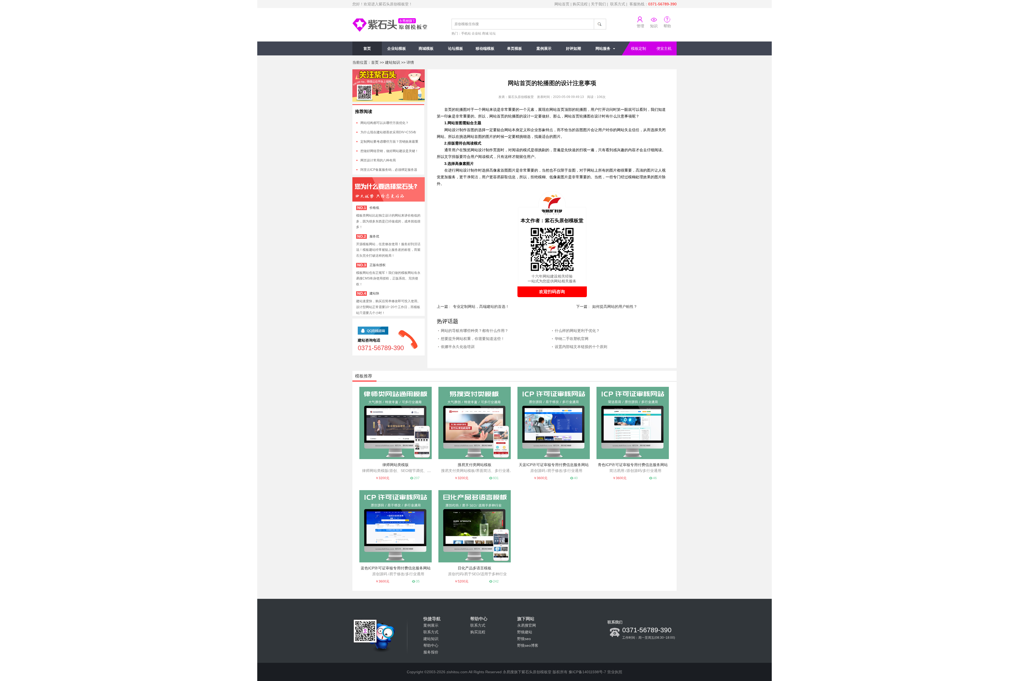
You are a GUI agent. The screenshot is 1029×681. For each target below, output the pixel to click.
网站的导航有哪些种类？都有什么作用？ (474, 330)
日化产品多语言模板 (474, 568)
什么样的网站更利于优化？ (577, 330)
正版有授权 (378, 265)
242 (496, 581)
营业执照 (614, 672)
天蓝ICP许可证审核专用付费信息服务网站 (554, 465)
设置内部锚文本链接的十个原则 (581, 347)
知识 (654, 26)
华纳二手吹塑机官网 (571, 338)
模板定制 (638, 48)
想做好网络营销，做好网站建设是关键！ (389, 151)
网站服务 (602, 48)
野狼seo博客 (527, 645)
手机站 (466, 33)
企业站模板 (396, 48)
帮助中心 (430, 645)
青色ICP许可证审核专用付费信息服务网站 (633, 465)
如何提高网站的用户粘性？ (614, 306)
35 (418, 581)
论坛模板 (455, 48)
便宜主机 (664, 48)
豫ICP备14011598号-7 (587, 672)
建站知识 (392, 62)
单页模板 (514, 48)
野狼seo (524, 639)
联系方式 (617, 4)
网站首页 (561, 4)
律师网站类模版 (395, 465)
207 (417, 478)
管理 (640, 26)
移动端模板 (485, 48)
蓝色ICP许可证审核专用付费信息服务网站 (396, 568)
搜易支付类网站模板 (474, 465)
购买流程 (580, 4)
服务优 (374, 236)
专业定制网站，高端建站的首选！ (481, 306)
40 (576, 478)
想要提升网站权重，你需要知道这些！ (473, 338)
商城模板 (426, 48)
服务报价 (430, 652)
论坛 (492, 33)
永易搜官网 (526, 625)
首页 (367, 48)
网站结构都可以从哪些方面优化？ (384, 123)
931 (496, 478)
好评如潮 (573, 48)
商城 (485, 33)
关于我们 (598, 4)
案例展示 (543, 48)
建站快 (374, 293)
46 (655, 478)
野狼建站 (524, 632)
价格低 (374, 208)
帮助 (667, 26)
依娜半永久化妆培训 (458, 347)
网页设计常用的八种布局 (378, 160)
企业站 (476, 33)
